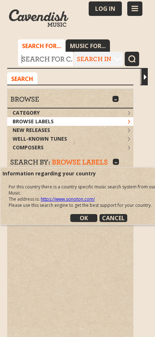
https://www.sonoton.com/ (68, 199)
